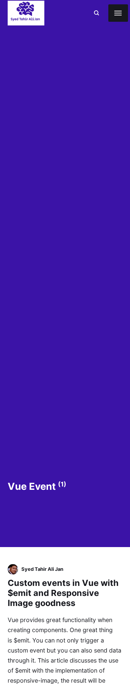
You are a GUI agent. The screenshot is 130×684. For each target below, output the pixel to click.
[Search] (96, 13)
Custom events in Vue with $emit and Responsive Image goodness (63, 593)
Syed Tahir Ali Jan (42, 569)
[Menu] (118, 13)
